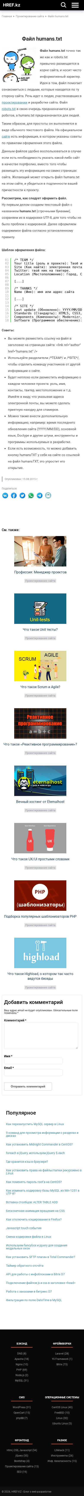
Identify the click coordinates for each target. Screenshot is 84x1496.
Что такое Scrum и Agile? (40, 687)
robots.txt (9, 109)
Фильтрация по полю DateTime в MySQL (34, 1300)
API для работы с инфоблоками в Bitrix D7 (35, 1274)
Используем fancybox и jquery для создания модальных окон (36, 1247)
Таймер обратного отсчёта (25, 1265)
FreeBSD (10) (62, 1412)
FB (13, 495)
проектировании (14, 102)
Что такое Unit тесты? (40, 630)
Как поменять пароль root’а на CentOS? (34, 1182)
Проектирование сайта (40, 580)
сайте (6, 136)
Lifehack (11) (62, 1450)
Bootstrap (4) (22, 1461)
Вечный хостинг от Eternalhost (40, 802)
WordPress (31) (22, 1407)
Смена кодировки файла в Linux (28, 1236)
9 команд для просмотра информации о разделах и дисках (42, 1134)
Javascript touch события (24, 1228)
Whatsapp (31, 495)
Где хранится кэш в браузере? (27, 1161)
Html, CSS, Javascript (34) (22, 1450)
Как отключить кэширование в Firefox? (34, 1219)
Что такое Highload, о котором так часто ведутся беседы (40, 976)
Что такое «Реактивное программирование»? (40, 744)
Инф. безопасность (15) (62, 1461)
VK (5, 495)
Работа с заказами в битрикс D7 (29, 1291)
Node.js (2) (22, 1375)
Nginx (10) (22, 1364)
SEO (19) (22, 1471)
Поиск (63, 4)
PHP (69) (21, 1369)
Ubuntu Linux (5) (62, 1423)
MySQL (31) (21, 1380)
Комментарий (15, 1020)
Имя (8, 1056)
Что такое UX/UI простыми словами (40, 859)
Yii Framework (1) (62, 1359)
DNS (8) (21, 1353)
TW (22, 495)
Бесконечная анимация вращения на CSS (35, 1211)
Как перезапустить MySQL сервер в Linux (35, 1124)
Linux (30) (62, 1418)
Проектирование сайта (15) (22, 1466)
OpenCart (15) (22, 1412)
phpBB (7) (22, 1418)
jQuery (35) (22, 1455)
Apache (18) (22, 1359)
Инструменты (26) (62, 1455)
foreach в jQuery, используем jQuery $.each (35, 1153)
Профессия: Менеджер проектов (40, 572)
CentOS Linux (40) (62, 1407)
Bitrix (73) (62, 1364)
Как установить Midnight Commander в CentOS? (39, 1144)
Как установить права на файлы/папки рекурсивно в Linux (44, 1172)
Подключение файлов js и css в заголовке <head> (40, 1283)
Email (48, 495)
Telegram (39, 495)
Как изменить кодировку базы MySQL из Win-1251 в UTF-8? (42, 1192)
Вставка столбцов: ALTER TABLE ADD (32, 1202)
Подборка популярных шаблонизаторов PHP (40, 916)
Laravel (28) (62, 1353)
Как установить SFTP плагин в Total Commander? (40, 1257)
